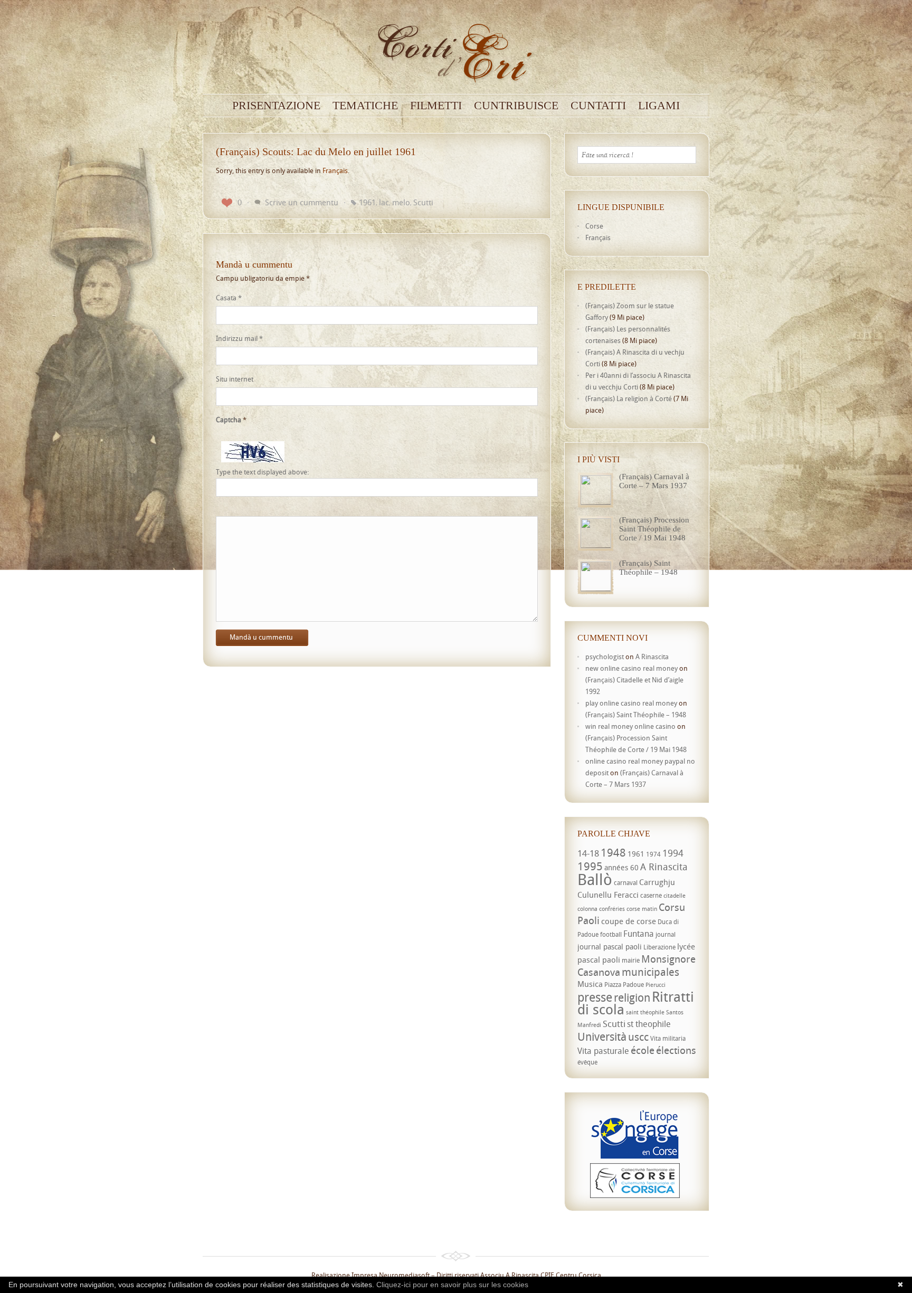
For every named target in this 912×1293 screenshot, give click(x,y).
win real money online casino (630, 726)
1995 (590, 866)
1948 (613, 852)
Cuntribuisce (516, 105)
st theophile (649, 1024)
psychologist (604, 656)
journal (666, 934)
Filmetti (436, 105)
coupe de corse (628, 921)
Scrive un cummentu (301, 202)
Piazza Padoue (624, 984)
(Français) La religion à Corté (628, 398)
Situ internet (234, 379)
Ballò (594, 879)
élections (676, 1050)
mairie (631, 960)
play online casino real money (631, 703)
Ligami (659, 105)
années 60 (621, 867)
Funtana (638, 933)
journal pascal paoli (609, 947)
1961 (367, 202)
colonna (587, 908)
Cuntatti (598, 105)
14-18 (588, 853)
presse (594, 997)
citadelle (674, 895)
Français (335, 170)
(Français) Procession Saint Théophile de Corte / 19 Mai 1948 (654, 529)
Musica (590, 983)
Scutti (423, 202)
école (642, 1050)
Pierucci (655, 984)
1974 (653, 854)
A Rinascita (652, 656)
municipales (650, 972)
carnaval (626, 882)
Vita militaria (668, 1038)
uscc (638, 1037)
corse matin (641, 908)
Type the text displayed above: (262, 472)
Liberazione (659, 947)
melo (401, 202)
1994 (672, 853)
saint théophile (645, 1012)
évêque (587, 1062)
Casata (229, 297)
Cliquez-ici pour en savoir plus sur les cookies (452, 1284)
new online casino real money (631, 668)
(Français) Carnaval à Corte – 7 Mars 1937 (654, 481)
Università (601, 1036)
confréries (612, 908)
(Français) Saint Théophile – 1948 (648, 567)
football (611, 934)
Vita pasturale (603, 1051)
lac (384, 202)
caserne (651, 895)
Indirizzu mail (239, 338)
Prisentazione (276, 105)
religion (632, 997)
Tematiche (365, 105)
